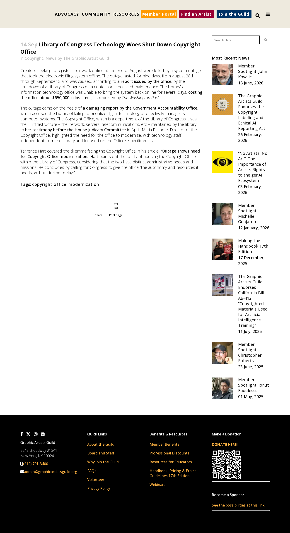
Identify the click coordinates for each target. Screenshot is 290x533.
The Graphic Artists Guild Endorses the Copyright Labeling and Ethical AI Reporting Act (251, 112)
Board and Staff (100, 453)
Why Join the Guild (103, 461)
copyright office (49, 184)
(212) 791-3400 (35, 463)
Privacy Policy (98, 488)
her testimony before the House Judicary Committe (74, 129)
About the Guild (100, 444)
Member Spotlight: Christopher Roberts (250, 352)
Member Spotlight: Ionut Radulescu (253, 385)
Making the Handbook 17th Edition (253, 246)
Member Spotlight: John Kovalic (252, 71)
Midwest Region (104, 153)
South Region (102, 160)
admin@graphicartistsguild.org (50, 471)
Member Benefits (164, 444)
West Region (101, 166)
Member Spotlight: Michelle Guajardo (247, 213)
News (51, 58)
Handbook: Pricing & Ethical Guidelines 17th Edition (173, 473)
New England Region (107, 141)
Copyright (34, 58)
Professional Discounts (169, 453)
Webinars (157, 484)
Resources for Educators (171, 461)
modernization (83, 184)
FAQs (91, 470)
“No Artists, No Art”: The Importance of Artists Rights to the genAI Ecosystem (252, 167)
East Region (101, 147)
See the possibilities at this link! (239, 505)
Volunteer (95, 479)
